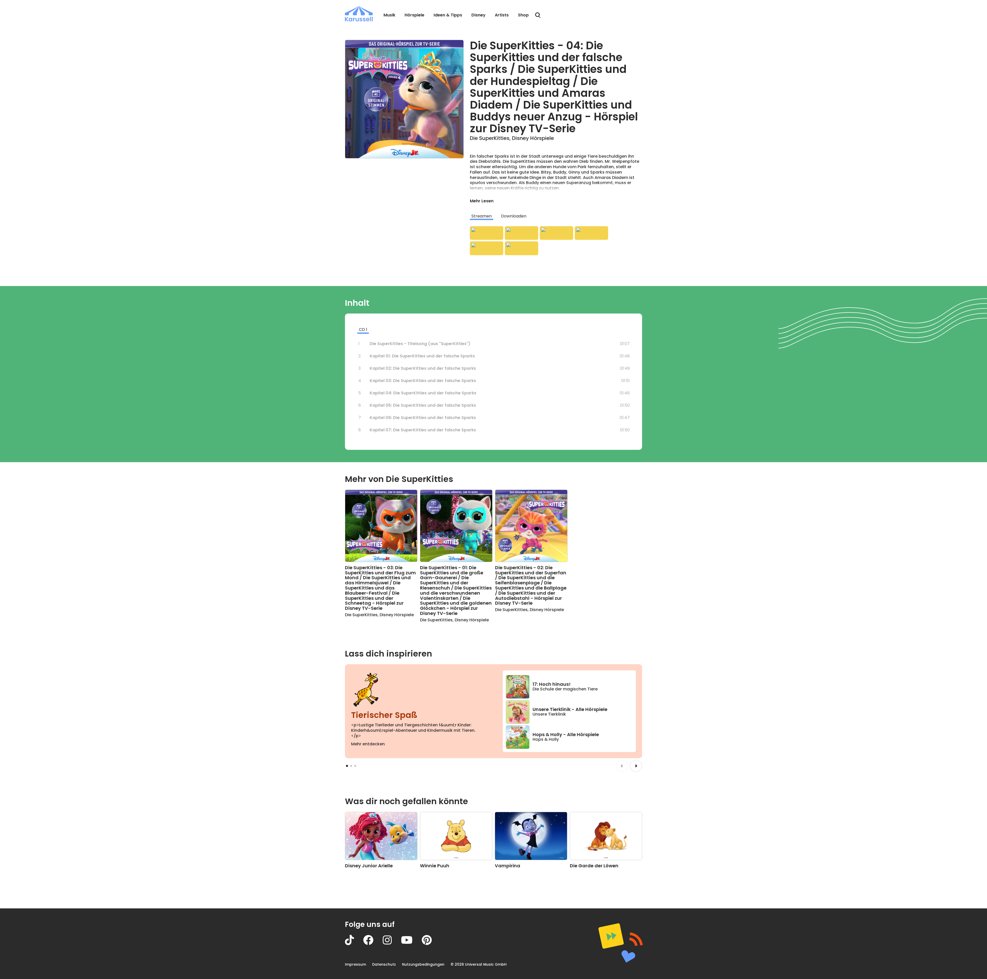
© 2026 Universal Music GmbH (479, 964)
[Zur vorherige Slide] (622, 766)
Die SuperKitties (489, 138)
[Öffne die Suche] (538, 15)
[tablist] (556, 216)
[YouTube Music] (521, 248)
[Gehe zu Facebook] (373, 944)
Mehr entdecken (368, 744)
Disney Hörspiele (533, 138)
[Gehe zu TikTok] (354, 944)
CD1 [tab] (363, 329)
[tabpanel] (556, 240)
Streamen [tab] (481, 216)
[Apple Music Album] (486, 233)
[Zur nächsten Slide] (636, 766)
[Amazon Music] (521, 233)
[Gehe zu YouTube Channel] (411, 944)
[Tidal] (486, 248)
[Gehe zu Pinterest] (431, 944)
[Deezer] (591, 233)
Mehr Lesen (482, 201)
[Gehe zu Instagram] (392, 944)
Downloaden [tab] (513, 216)
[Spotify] (556, 233)
